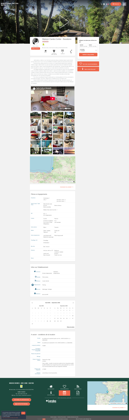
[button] (35, 48)
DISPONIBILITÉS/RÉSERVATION (21, 399)
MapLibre (71, 181)
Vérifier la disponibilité (88, 54)
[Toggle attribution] (74, 182)
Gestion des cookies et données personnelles (10, 417)
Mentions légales (53, 417)
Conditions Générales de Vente (72, 417)
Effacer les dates (70, 327)
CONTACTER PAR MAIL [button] (22, 404)
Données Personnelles (62, 417)
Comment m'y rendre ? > (66, 187)
